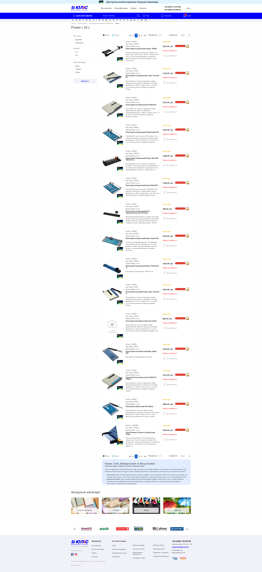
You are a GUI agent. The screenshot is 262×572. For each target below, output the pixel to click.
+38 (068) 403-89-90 (172, 10)
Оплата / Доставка (98, 549)
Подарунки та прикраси (161, 552)
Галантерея (116, 556)
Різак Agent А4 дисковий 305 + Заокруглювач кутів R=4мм (138, 212)
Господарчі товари (139, 558)
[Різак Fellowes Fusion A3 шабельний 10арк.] (112, 435)
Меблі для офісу (158, 545)
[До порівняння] (164, 55)
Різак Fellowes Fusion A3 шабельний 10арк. (140, 433)
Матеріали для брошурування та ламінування (101, 23)
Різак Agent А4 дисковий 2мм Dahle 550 (142, 185)
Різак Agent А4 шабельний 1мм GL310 (141, 321)
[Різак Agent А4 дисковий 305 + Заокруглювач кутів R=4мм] (112, 214)
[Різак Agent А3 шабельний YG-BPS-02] (112, 107)
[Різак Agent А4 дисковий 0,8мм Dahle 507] (112, 135)
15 (160, 35)
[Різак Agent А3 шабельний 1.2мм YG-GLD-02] (112, 78)
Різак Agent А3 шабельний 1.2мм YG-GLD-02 (143, 76)
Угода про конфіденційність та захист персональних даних (88, 561)
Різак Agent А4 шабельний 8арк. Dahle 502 (141, 352)
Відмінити (85, 81)
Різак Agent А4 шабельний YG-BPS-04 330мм (141, 378)
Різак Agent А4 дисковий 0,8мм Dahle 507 (142, 132)
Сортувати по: (173, 35)
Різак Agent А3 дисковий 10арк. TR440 (141, 49)
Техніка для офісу (82, 23)
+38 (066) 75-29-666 (172, 7)
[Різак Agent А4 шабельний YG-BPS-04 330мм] (112, 380)
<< (130, 35)
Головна (73, 23)
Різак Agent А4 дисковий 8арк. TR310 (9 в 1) (142, 266)
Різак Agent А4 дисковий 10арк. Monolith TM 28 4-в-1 (142, 159)
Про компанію (106, 8)
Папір (114, 545)
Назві (182, 35)
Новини (134, 8)
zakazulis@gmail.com (180, 547)
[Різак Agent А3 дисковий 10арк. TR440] (112, 51)
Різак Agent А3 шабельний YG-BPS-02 (141, 105)
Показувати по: (153, 35)
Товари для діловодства (161, 556)
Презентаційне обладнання (137, 553)
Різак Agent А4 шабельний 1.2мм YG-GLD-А (143, 292)
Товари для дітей (158, 549)
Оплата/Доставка (121, 8)
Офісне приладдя (139, 545)
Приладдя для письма (119, 553)
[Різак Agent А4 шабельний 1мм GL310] (112, 325)
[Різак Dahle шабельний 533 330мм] (112, 409)
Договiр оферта (75, 565)
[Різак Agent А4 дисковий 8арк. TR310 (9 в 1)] (112, 268)
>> (145, 35)
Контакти (143, 8)
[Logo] (80, 542)
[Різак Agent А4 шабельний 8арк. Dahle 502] (112, 354)
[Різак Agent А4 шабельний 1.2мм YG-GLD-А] (112, 294)
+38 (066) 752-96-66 (181, 541)
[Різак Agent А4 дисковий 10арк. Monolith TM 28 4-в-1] (112, 160)
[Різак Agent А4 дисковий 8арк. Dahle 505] (112, 241)
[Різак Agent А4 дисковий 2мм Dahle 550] (112, 188)
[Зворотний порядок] (189, 35)
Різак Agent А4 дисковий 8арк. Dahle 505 (142, 238)
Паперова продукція (119, 549)
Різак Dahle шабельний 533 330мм (139, 406)
